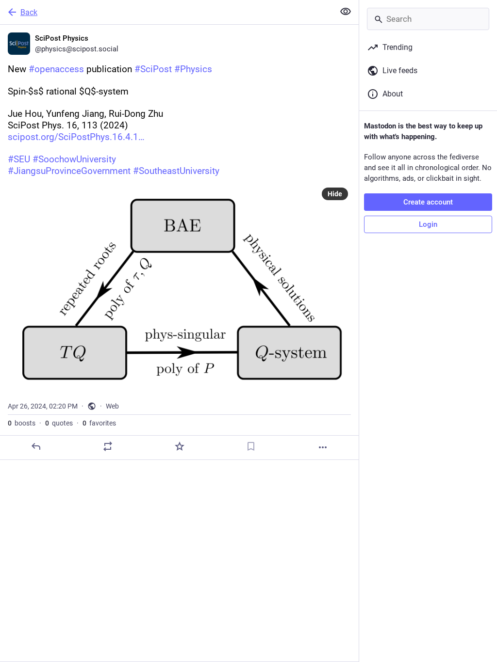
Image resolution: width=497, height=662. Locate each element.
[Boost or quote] (108, 446)
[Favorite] (179, 446)
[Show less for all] (345, 11)
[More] (323, 447)
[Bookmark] (251, 446)
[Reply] (36, 446)
